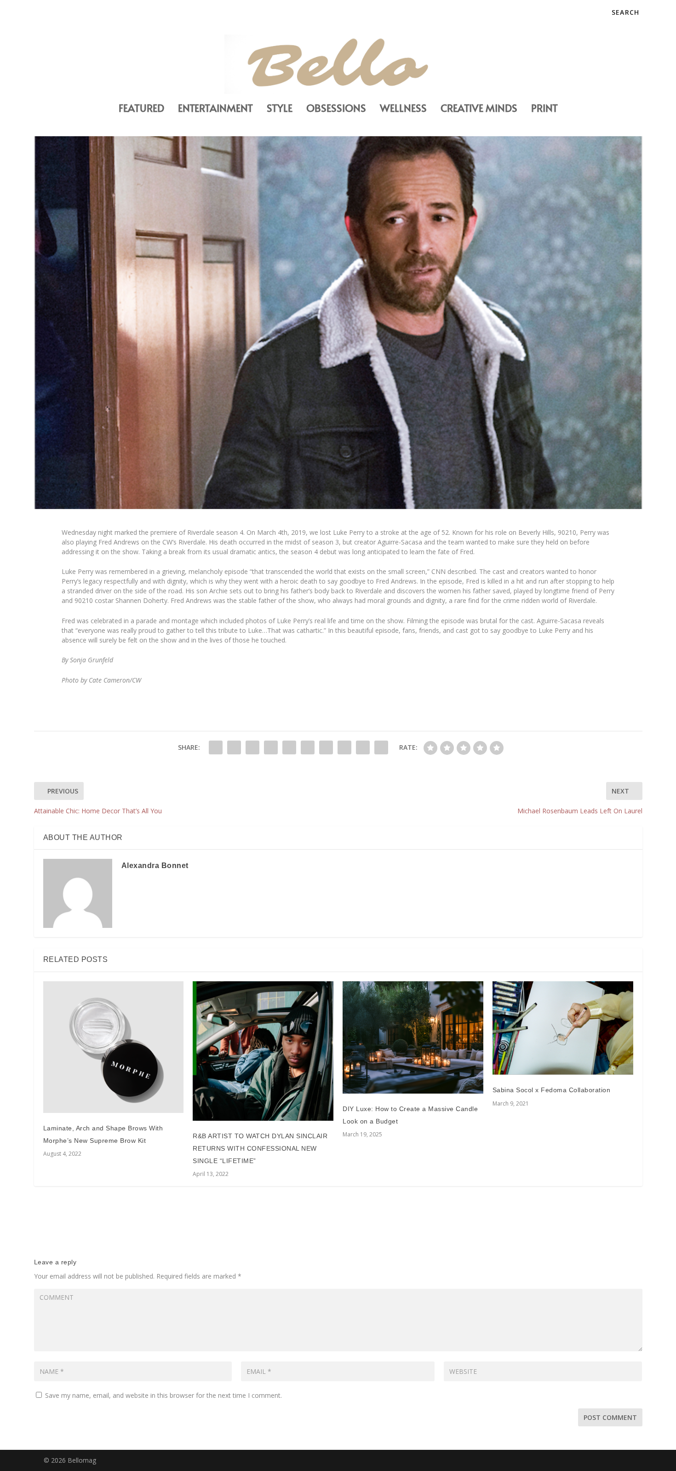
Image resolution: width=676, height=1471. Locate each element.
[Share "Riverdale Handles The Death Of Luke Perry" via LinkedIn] (307, 747)
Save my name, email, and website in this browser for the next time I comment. (163, 1395)
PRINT (544, 109)
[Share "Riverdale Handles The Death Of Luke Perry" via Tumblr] (271, 747)
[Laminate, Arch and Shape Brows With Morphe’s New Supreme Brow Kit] (113, 1047)
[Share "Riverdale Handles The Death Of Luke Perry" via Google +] (252, 747)
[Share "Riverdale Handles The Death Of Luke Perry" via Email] (363, 747)
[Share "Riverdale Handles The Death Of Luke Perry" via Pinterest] (289, 747)
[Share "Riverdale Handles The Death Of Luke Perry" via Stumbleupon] (344, 747)
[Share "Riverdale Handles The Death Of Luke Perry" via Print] (381, 747)
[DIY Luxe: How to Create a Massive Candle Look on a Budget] (413, 1037)
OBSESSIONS (336, 109)
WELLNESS (403, 109)
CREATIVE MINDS (479, 109)
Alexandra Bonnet (155, 865)
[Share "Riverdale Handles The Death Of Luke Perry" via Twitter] (234, 747)
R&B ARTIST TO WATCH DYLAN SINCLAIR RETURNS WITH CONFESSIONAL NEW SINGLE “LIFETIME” (260, 1148)
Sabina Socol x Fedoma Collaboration (552, 1090)
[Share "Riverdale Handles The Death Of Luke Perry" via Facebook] (215, 747)
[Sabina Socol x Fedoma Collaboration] (563, 1028)
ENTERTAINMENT (215, 109)
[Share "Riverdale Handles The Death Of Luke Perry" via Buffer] (326, 747)
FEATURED (141, 109)
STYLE (279, 109)
